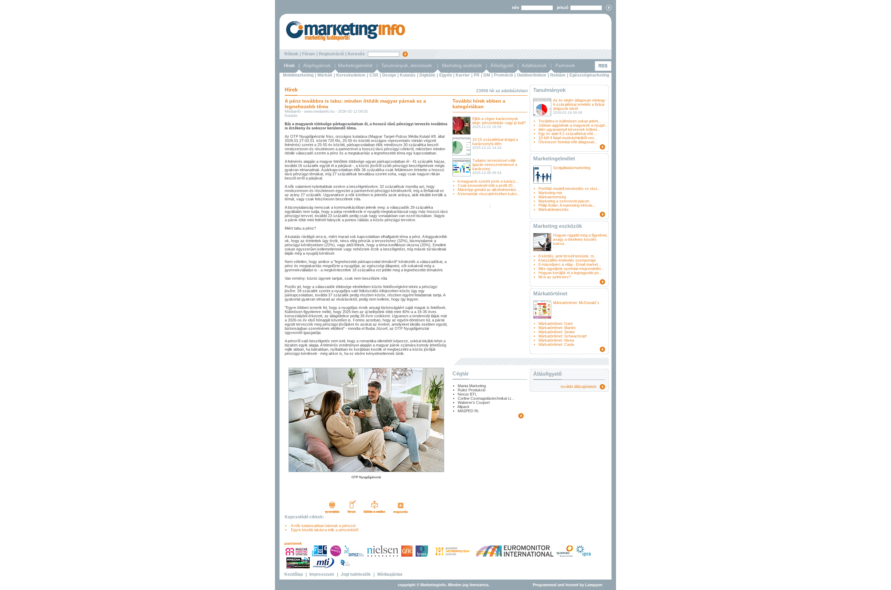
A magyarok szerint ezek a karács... (488, 181)
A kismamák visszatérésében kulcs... (488, 194)
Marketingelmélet (554, 158)
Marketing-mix (550, 193)
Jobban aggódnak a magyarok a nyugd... (573, 125)
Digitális (427, 75)
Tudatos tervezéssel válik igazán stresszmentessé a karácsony (494, 164)
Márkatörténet (550, 293)
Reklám (558, 75)
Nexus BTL (467, 394)
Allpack (463, 407)
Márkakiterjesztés (553, 209)
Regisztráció (331, 53)
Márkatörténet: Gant (555, 323)
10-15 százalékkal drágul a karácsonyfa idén (495, 141)
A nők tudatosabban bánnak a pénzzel (322, 526)
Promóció (503, 75)
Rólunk (291, 53)
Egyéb (445, 75)
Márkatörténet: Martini (556, 328)
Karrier (463, 75)
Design (389, 75)
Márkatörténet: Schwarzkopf (562, 336)
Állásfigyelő (547, 374)
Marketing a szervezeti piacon (563, 201)
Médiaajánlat (389, 574)
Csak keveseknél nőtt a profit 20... (486, 185)
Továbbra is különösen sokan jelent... (569, 121)
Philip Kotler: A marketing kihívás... (567, 205)
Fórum (308, 53)
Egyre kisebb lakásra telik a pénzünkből (323, 530)
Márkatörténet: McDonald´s (576, 303)
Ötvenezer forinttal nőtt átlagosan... (568, 142)
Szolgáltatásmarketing (571, 168)
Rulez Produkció (472, 390)
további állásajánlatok (580, 386)
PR (477, 75)
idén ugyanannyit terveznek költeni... (569, 129)
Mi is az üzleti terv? (554, 277)
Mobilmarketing (298, 75)
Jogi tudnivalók (356, 574)
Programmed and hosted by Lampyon (567, 585)
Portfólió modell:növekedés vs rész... (569, 188)
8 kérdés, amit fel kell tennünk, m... (567, 256)
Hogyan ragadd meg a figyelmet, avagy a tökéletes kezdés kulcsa (580, 239)
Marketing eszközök (557, 226)
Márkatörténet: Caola (556, 344)
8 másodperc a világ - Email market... (569, 264)
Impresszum (321, 574)
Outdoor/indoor (531, 75)
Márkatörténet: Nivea (556, 340)
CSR (373, 75)
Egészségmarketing (589, 75)
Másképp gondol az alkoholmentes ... (489, 190)
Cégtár (460, 373)
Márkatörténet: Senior (556, 332)
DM (486, 75)
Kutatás (408, 75)
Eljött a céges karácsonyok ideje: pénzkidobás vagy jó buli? (499, 121)
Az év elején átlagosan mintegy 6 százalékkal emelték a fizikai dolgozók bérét (579, 104)
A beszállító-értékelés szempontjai (567, 260)
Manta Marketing (472, 386)
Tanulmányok (549, 90)
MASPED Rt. (468, 411)
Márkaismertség (552, 197)
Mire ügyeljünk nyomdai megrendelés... (571, 268)
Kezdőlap (293, 574)
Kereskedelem (350, 75)
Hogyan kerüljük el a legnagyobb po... (570, 273)
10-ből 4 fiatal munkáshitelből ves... (567, 138)
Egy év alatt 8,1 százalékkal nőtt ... (567, 133)
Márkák (324, 75)
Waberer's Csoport (474, 402)
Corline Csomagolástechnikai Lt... (486, 398)
